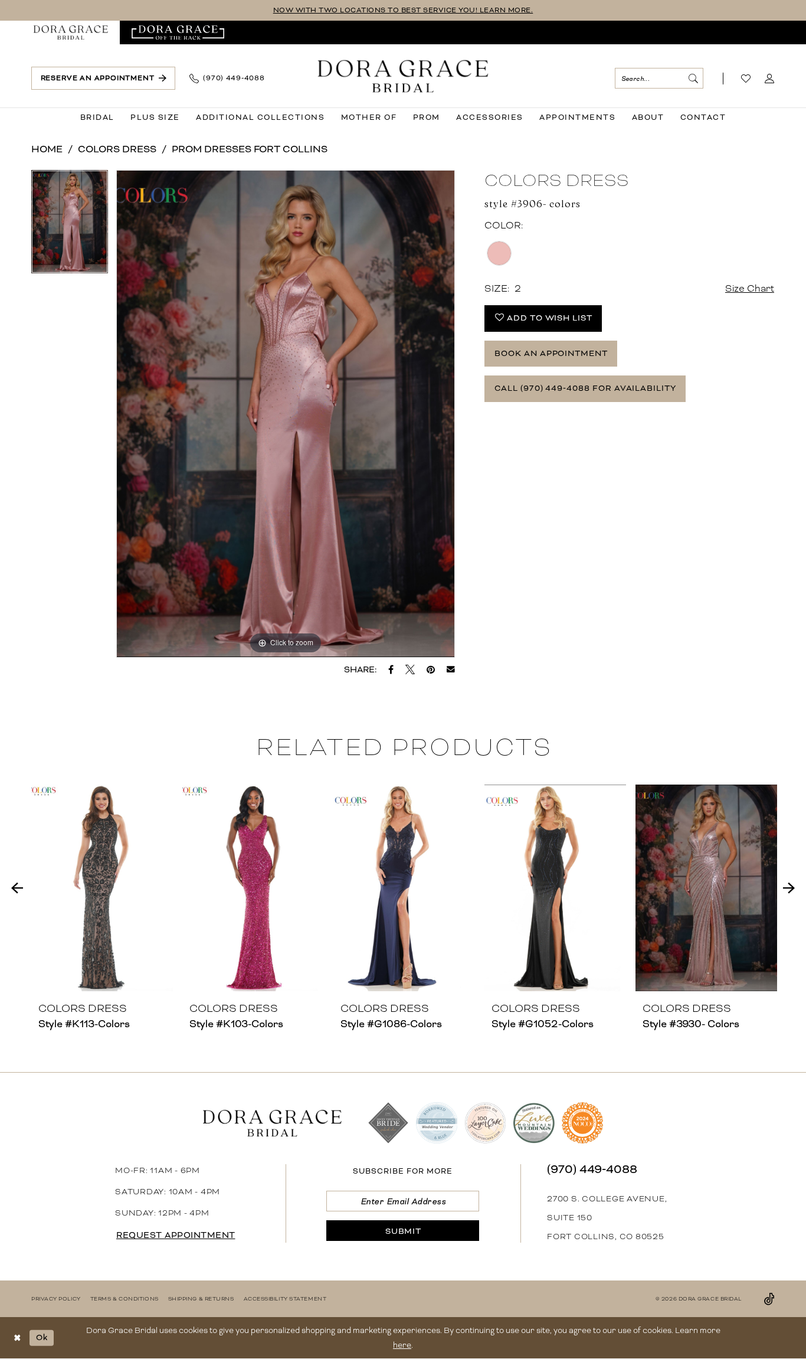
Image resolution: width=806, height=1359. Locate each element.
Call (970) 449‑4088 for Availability (585, 388)
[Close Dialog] (17, 1338)
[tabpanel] (69, 226)
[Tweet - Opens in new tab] (410, 669)
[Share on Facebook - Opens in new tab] (391, 669)
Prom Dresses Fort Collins (249, 149)
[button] (770, 78)
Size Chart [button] (749, 288)
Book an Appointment (551, 353)
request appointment (175, 1235)
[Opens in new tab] (178, 32)
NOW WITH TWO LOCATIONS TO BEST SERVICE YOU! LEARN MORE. (403, 10)
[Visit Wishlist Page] (746, 78)
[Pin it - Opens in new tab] (431, 669)
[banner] (403, 76)
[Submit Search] (693, 78)
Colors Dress (117, 149)
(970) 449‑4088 (592, 1169)
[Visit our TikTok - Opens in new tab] (769, 1298)
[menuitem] (71, 32)
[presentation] (102, 888)
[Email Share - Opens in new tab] (451, 669)
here (402, 1345)
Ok (42, 1337)
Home (47, 149)
